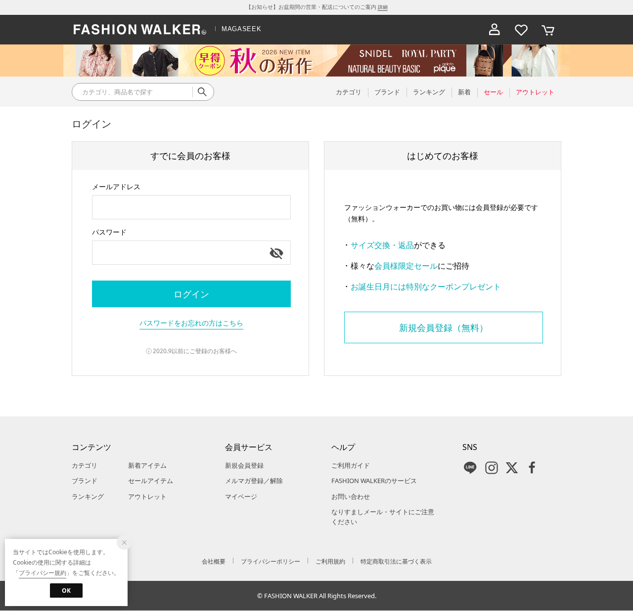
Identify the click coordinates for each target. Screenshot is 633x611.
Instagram (491, 468)
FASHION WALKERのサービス (374, 480)
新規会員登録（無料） (443, 327)
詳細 (383, 6)
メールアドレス (116, 186)
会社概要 (214, 561)
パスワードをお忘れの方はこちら (191, 322)
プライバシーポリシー (270, 561)
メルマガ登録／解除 (254, 480)
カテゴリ (84, 465)
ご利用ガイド (350, 465)
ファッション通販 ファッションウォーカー (140, 29)
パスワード (109, 232)
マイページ (241, 496)
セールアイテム (150, 480)
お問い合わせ (350, 496)
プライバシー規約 (42, 573)
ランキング (88, 496)
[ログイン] (494, 29)
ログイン (191, 294)
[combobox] (191, 207)
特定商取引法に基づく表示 (396, 561)
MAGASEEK (241, 29)
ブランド (84, 480)
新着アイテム (147, 465)
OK (66, 590)
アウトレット (147, 496)
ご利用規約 (330, 561)
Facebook (532, 468)
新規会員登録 (244, 465)
